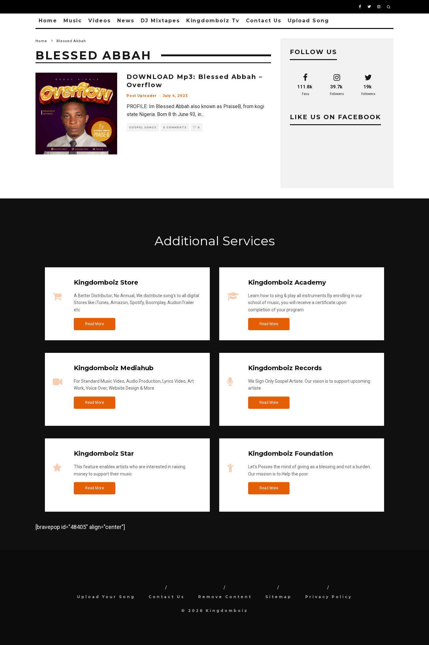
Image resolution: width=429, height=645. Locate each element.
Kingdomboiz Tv (213, 21)
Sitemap (278, 596)
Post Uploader (142, 96)
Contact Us (263, 21)
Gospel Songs (142, 127)
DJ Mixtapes (160, 21)
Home (48, 21)
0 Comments (175, 127)
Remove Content (225, 596)
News (125, 21)
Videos (99, 21)
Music (72, 21)
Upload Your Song (106, 596)
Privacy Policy (328, 596)
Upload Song (308, 21)
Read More (94, 324)
